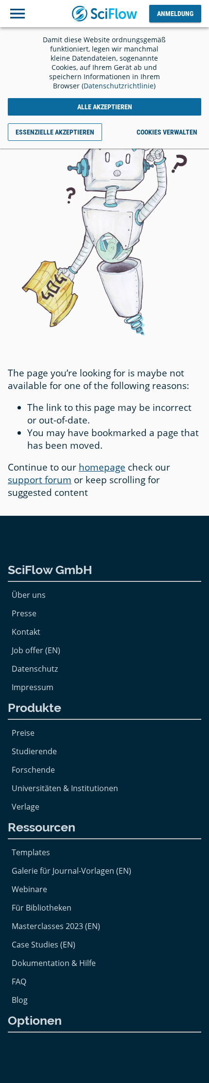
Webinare (29, 889)
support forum (39, 480)
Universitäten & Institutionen (65, 788)
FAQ (19, 981)
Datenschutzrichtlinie (119, 85)
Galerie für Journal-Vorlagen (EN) (71, 870)
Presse (24, 613)
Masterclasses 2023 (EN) (56, 926)
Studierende (34, 751)
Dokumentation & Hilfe (54, 963)
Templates (31, 852)
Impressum (32, 687)
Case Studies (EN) (43, 944)
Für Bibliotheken (41, 907)
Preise (23, 733)
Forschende (33, 769)
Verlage (25, 806)
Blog (20, 1000)
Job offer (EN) (36, 650)
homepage (102, 467)
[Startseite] (105, 13)
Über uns (29, 595)
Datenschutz (35, 668)
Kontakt (26, 631)
